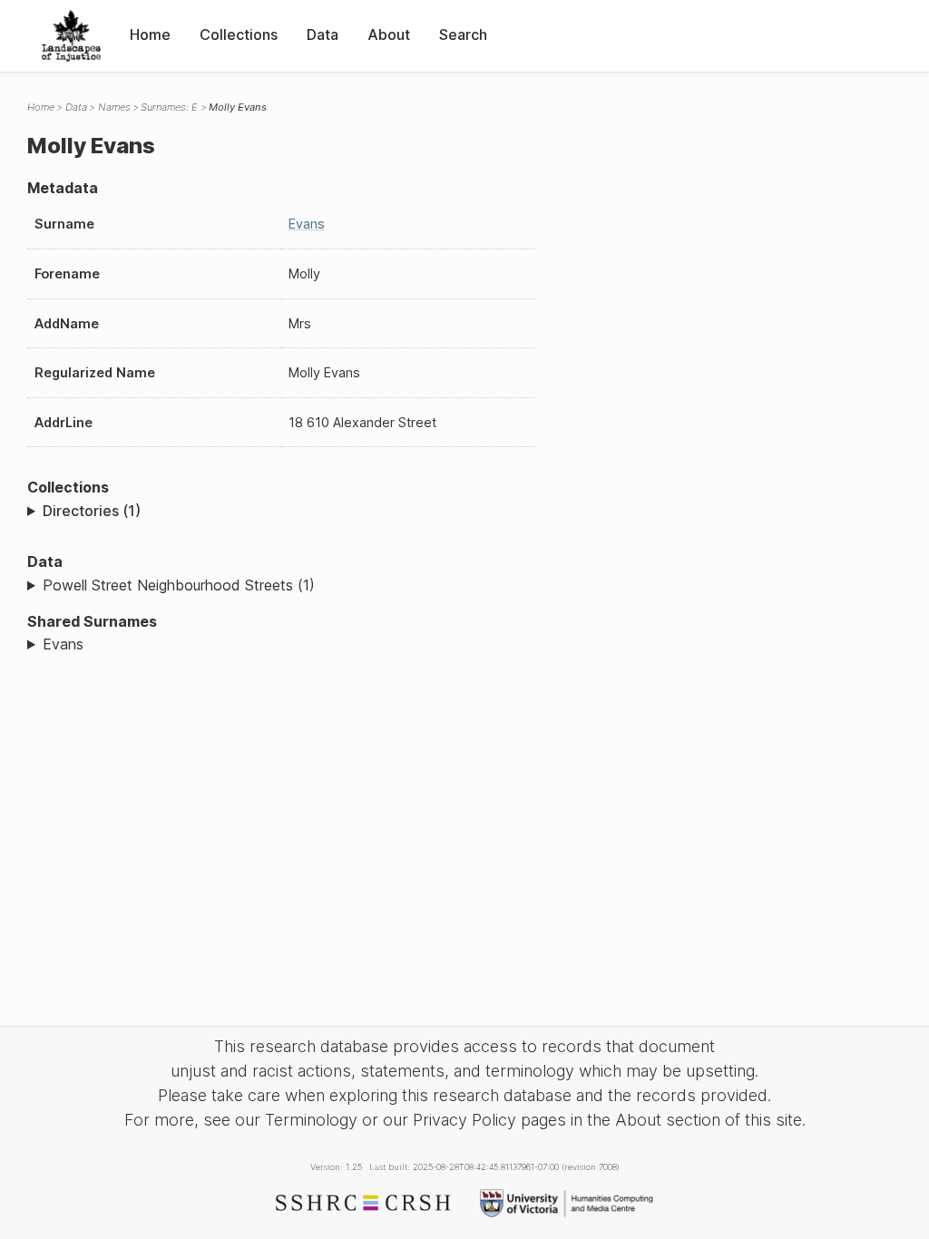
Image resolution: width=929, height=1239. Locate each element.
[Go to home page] (71, 36)
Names (114, 107)
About (388, 34)
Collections (239, 34)
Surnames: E (169, 107)
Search (463, 34)
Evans (306, 223)
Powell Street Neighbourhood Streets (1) (179, 585)
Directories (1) (92, 511)
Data (322, 34)
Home (150, 34)
